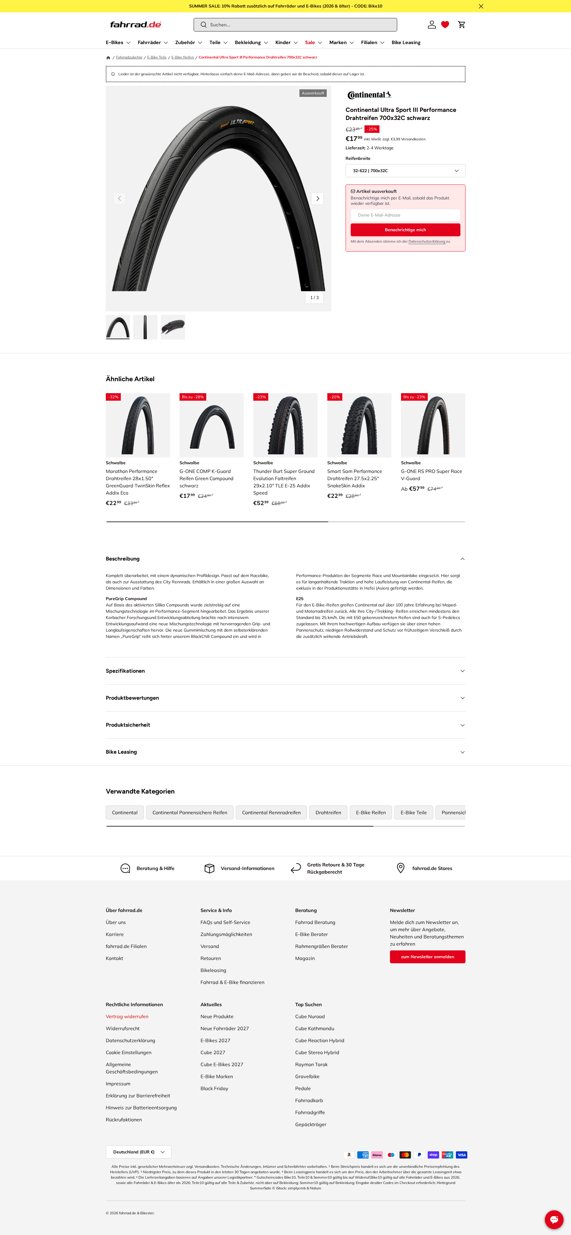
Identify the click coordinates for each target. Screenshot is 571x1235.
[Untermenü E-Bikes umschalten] (128, 42)
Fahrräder (149, 42)
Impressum (118, 1084)
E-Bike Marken (217, 1076)
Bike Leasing (406, 42)
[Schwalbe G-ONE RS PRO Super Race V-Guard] (433, 425)
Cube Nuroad (310, 1016)
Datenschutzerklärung (427, 241)
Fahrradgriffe (310, 1112)
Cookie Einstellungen (128, 1052)
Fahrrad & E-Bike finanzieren (232, 982)
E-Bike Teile (157, 57)
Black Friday (214, 1088)
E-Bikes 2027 (215, 1040)
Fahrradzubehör (129, 57)
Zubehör (185, 42)
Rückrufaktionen (124, 1120)
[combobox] (295, 24)
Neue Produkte (217, 1016)
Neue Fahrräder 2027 (225, 1028)
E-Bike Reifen (182, 57)
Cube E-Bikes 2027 (222, 1064)
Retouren (211, 958)
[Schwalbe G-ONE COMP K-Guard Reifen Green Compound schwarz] (212, 425)
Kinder (283, 42)
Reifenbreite (358, 158)
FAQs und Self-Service (225, 922)
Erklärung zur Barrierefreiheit (138, 1096)
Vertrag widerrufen (127, 1016)
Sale (310, 42)
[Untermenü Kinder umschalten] (295, 42)
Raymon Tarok (311, 1064)
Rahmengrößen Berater (321, 946)
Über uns (116, 922)
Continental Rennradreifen (271, 812)
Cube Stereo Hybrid (317, 1052)
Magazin (305, 958)
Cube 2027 (213, 1052)
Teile (215, 42)
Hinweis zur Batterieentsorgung (141, 1108)
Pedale (303, 1088)
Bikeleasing (213, 970)
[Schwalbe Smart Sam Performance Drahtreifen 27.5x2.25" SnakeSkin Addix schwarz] (359, 425)
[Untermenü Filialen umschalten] (382, 42)
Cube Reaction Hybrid (319, 1040)
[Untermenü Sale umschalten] (319, 42)
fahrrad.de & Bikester (136, 1213)
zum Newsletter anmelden (427, 956)
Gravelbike (307, 1076)
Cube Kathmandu (314, 1028)
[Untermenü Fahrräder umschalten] (165, 42)
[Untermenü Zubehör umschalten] (200, 42)
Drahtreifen (328, 812)
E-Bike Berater (311, 934)
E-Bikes (114, 42)
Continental (125, 812)
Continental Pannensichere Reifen (190, 812)
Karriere (115, 934)
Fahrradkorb (309, 1100)
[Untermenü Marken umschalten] (351, 42)
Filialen (369, 42)
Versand (210, 946)
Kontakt (114, 958)
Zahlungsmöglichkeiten (226, 934)
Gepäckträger (310, 1124)
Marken (338, 42)
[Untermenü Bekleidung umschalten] (265, 42)
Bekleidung (248, 42)
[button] (445, 24)
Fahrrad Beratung (315, 922)
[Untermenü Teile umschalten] (225, 42)
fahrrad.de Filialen (126, 946)
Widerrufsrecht (123, 1028)
